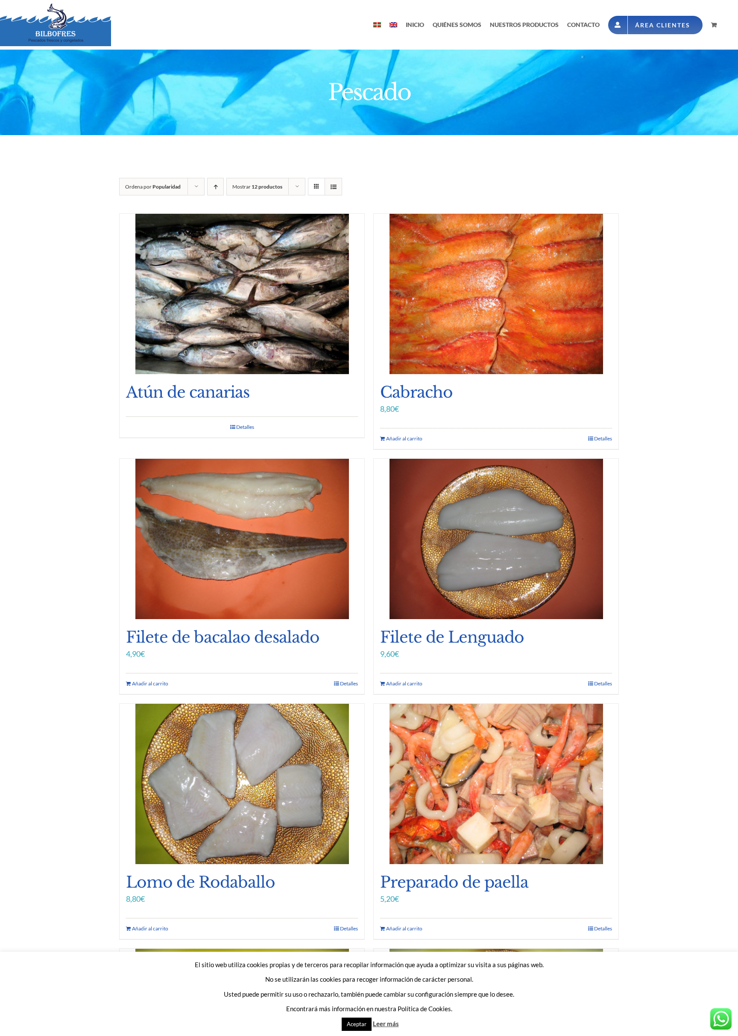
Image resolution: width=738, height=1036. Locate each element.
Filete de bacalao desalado (222, 637)
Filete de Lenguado (452, 637)
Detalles (245, 427)
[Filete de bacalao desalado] (242, 539)
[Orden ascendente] (215, 186)
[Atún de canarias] (242, 294)
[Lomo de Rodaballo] (242, 784)
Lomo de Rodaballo (200, 882)
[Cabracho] (496, 294)
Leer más (386, 1023)
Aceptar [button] (356, 1024)
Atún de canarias (187, 392)
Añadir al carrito (404, 438)
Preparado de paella (454, 882)
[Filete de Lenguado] (496, 539)
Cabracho (416, 392)
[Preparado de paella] (496, 784)
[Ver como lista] (333, 186)
